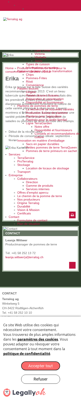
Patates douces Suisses (42, 95)
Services (14, 154)
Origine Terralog (28, 203)
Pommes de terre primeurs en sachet (51, 151)
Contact (14, 217)
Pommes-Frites (36, 78)
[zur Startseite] (14, 19)
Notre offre (42, 126)
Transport (23, 171)
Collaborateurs (27, 178)
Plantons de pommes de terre (37, 106)
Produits (17, 1)
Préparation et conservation (45, 99)
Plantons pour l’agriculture (44, 116)
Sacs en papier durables (42, 144)
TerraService (26, 158)
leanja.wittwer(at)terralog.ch (24, 257)
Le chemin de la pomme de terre (39, 196)
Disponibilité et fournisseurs (45, 102)
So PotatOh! (25, 5)
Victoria (40, 54)
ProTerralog (25, 161)
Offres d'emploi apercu (32, 192)
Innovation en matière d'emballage (41, 140)
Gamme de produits (39, 185)
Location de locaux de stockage (47, 168)
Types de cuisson (38, 64)
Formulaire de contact (32, 220)
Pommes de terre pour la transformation (44, 71)
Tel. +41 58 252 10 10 (17, 312)
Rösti (29, 81)
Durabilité (23, 206)
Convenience (35, 85)
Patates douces (27, 88)
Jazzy (38, 60)
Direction (32, 182)
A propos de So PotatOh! (43, 8)
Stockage (23, 165)
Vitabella (40, 57)
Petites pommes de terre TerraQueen (51, 147)
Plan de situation (28, 223)
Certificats (24, 213)
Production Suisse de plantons (46, 112)
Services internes (37, 189)
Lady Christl (43, 50)
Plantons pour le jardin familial (46, 119)
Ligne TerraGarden (39, 123)
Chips (30, 74)
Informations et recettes (42, 67)
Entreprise (16, 175)
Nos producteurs (28, 199)
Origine (31, 92)
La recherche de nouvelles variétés (50, 109)
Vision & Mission (28, 210)
